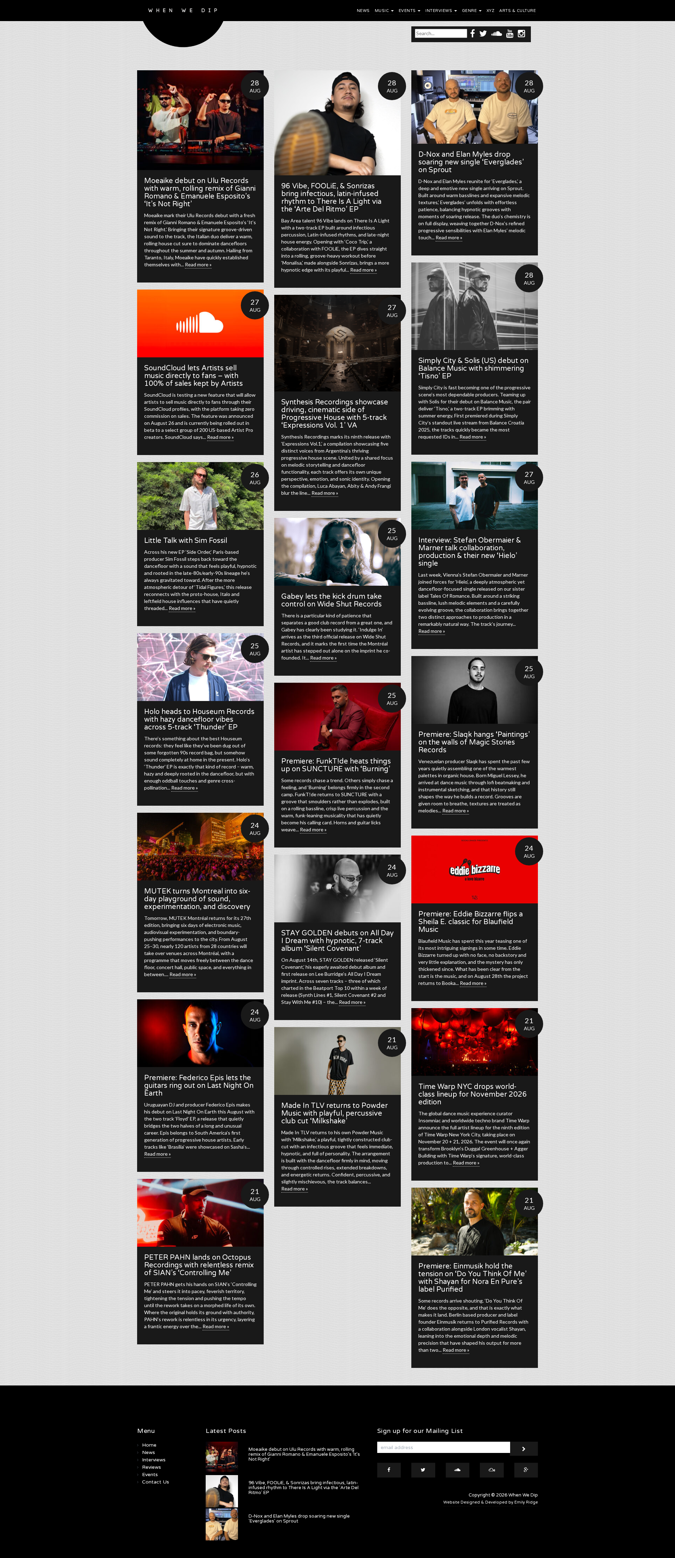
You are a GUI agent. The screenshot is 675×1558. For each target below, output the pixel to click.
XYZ (491, 10)
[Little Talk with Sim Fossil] (200, 496)
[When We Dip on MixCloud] (492, 1470)
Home (149, 1445)
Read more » (198, 264)
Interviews (439, 10)
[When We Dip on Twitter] (483, 33)
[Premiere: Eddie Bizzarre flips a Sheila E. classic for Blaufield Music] (474, 869)
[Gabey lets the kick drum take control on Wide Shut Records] (337, 552)
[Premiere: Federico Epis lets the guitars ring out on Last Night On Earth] (200, 1033)
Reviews (151, 1467)
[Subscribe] (524, 1449)
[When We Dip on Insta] (521, 33)
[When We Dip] (183, 25)
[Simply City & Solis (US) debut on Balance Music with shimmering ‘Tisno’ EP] (474, 306)
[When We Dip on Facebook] (472, 33)
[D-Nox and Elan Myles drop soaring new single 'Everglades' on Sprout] (222, 1524)
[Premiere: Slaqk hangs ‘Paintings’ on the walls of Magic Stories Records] (474, 690)
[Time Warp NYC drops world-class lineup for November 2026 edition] (474, 1042)
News (363, 10)
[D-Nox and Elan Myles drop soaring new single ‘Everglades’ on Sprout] (474, 107)
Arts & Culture (517, 10)
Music (382, 10)
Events (408, 10)
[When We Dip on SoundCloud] (496, 33)
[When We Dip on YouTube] (510, 33)
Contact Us (155, 1482)
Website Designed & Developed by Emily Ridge (490, 1502)
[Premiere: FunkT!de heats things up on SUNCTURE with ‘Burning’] (337, 717)
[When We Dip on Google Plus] (526, 1470)
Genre (470, 10)
